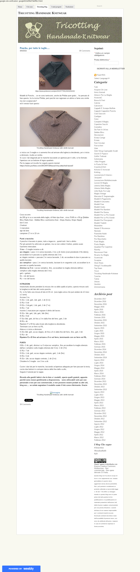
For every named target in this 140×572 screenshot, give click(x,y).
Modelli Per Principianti (103, 220)
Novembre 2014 (100, 352)
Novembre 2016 (100, 304)
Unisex (97, 282)
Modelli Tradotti (100, 223)
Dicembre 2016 (100, 301)
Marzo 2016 (98, 312)
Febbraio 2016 (99, 315)
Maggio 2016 (99, 307)
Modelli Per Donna (101, 212)
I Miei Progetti (99, 162)
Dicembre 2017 (100, 299)
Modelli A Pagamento (102, 199)
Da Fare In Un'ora (101, 130)
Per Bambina (99, 236)
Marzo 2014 (98, 373)
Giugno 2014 (99, 365)
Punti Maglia (99, 242)
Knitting (97, 172)
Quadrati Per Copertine (103, 247)
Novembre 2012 (100, 416)
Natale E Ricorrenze (102, 228)
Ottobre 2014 (99, 355)
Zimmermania (99, 287)
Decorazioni (98, 135)
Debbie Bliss (99, 132)
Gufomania (98, 159)
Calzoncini (98, 106)
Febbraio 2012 (99, 440)
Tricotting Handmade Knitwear (106, 274)
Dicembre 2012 (100, 413)
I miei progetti (56, 7)
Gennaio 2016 (99, 317)
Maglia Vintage (100, 194)
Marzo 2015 (98, 341)
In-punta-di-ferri (100, 167)
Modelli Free (99, 204)
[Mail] (113, 12)
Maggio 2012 (99, 432)
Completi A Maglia (101, 122)
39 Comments (84, 51)
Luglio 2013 (98, 395)
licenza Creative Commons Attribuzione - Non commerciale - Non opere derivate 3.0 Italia (105, 469)
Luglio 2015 (98, 331)
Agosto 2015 (99, 328)
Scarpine (97, 260)
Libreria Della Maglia (102, 186)
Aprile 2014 (98, 371)
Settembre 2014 (100, 357)
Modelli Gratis (99, 207)
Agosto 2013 (99, 392)
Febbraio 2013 (99, 408)
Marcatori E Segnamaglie (104, 196)
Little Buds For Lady (102, 191)
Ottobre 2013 (99, 387)
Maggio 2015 (99, 336)
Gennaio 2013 (99, 411)
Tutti (96, 87)
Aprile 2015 (98, 339)
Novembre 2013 (100, 384)
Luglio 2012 (98, 427)
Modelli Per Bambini (102, 210)
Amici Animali (99, 92)
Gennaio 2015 (99, 347)
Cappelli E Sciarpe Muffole (104, 108)
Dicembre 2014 (100, 349)
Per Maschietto (100, 239)
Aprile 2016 (98, 309)
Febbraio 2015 (99, 344)
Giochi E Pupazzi (101, 154)
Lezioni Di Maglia (101, 183)
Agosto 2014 (99, 360)
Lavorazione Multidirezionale (105, 180)
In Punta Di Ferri (100, 164)
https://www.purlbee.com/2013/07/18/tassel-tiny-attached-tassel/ (46, 166)
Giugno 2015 (99, 333)
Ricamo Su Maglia (101, 255)
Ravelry (97, 250)
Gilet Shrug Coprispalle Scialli (106, 151)
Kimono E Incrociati (102, 170)
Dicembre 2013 (100, 381)
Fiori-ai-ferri (98, 146)
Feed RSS (101, 75)
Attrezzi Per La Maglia (103, 95)
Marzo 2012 (98, 437)
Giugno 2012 (99, 429)
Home (20, 7)
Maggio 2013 (99, 400)
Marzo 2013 (98, 405)
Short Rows (98, 263)
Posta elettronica (102, 60)
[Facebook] (120, 12)
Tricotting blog (42, 7)
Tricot (96, 271)
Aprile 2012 (98, 435)
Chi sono (29, 7)
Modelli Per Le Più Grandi (104, 215)
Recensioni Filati (100, 252)
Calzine (97, 103)
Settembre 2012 (100, 421)
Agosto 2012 (99, 424)
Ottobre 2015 (99, 323)
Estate (96, 140)
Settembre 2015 (100, 325)
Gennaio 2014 (99, 379)
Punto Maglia (99, 244)
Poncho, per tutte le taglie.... (35, 48)
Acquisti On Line (100, 90)
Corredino (98, 127)
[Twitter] (106, 12)
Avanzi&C (98, 98)
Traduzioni (69, 7)
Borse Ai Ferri (99, 100)
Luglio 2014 (98, 363)
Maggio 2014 (99, 368)
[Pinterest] (116, 12)
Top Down (98, 268)
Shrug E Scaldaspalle (102, 266)
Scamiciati (98, 258)
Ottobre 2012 (99, 419)
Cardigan (97, 116)
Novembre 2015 (100, 320)
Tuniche (97, 276)
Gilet (96, 148)
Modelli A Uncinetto (101, 202)
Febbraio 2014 (99, 376)
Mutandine (98, 226)
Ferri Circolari (99, 143)
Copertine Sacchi (101, 124)
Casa (96, 119)
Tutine (96, 279)
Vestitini (97, 284)
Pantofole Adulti (100, 234)
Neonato (97, 231)
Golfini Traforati (100, 156)
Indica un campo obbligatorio (102, 54)
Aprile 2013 (98, 403)
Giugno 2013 (99, 397)
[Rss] (109, 12)
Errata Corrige (99, 138)
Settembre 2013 (100, 389)
